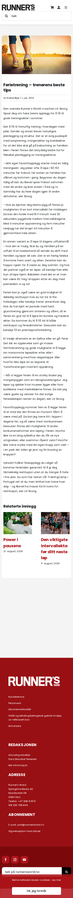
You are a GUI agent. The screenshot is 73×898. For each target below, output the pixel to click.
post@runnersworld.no (30, 824)
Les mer (56, 880)
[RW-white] (34, 678)
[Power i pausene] (17, 514)
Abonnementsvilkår (19, 709)
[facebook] (5, 859)
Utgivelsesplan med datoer (24, 831)
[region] (36, 886)
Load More (36, 638)
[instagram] (15, 859)
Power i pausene (12, 543)
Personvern (14, 703)
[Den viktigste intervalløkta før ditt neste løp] (55, 514)
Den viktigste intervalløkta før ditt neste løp (54, 549)
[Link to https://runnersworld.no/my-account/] (58, 7)
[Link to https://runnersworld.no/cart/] (52, 7)
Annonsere (14, 726)
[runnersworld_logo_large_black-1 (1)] (18, 6)
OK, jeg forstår (36, 891)
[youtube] (24, 859)
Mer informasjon (18, 765)
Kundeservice (16, 696)
